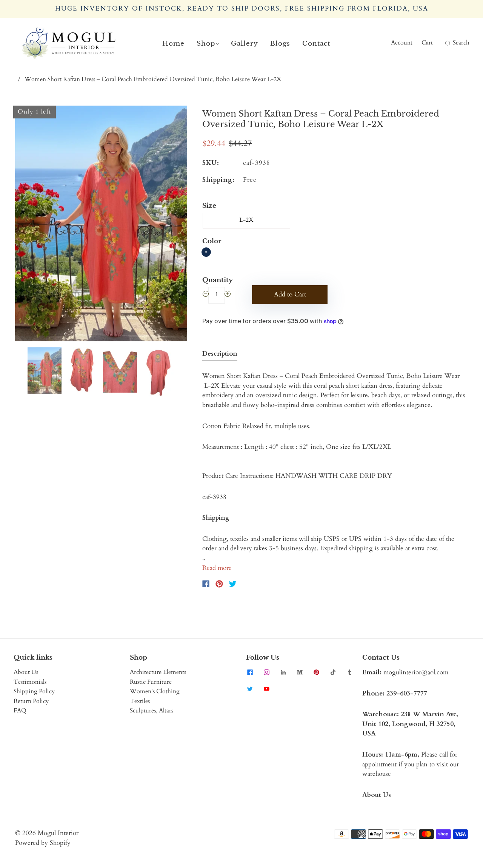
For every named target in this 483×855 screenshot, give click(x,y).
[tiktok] (333, 672)
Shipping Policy (34, 691)
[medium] (299, 672)
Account (401, 42)
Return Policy (31, 701)
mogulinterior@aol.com (415, 672)
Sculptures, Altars (151, 710)
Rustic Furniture (151, 682)
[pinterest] (316, 672)
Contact (316, 44)
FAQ (20, 710)
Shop (206, 44)
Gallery (244, 44)
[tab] (219, 355)
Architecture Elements (158, 672)
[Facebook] (205, 584)
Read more (217, 567)
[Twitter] (233, 584)
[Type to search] (443, 43)
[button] (32, 225)
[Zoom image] (101, 225)
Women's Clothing (155, 691)
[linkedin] (283, 672)
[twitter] (250, 688)
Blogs (280, 44)
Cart (427, 42)
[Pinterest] (219, 584)
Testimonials (30, 682)
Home (173, 44)
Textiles (140, 701)
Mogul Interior (58, 833)
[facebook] (250, 672)
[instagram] (266, 672)
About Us (26, 672)
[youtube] (266, 688)
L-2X (246, 220)
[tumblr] (349, 672)
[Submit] (446, 43)
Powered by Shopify (43, 842)
